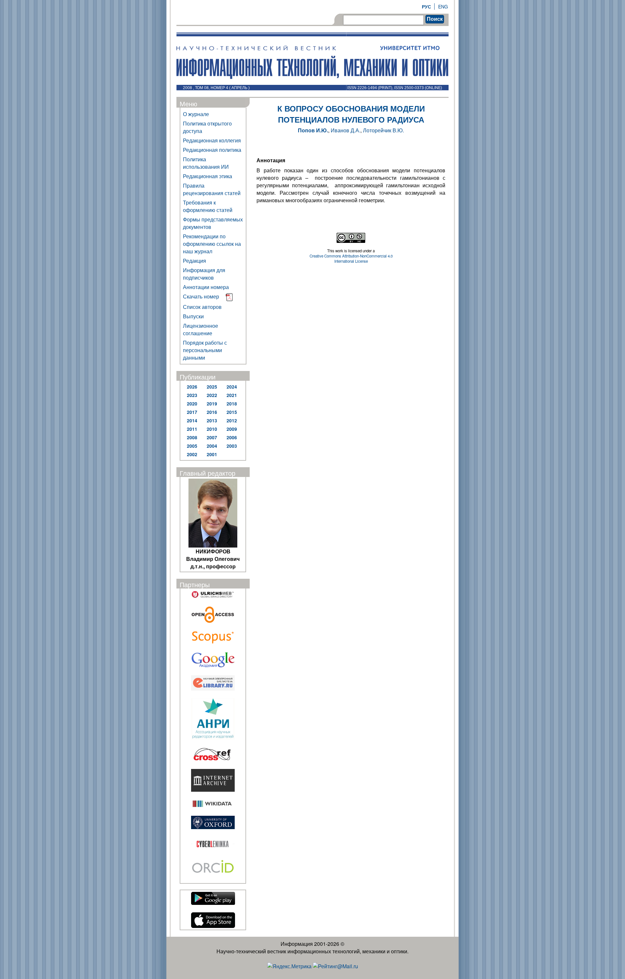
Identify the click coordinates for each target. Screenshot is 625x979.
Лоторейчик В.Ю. (383, 130)
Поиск (435, 19)
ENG (443, 6)
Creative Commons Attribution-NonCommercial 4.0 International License (351, 258)
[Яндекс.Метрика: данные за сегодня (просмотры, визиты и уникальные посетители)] (289, 966)
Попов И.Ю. (313, 130)
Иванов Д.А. (345, 130)
